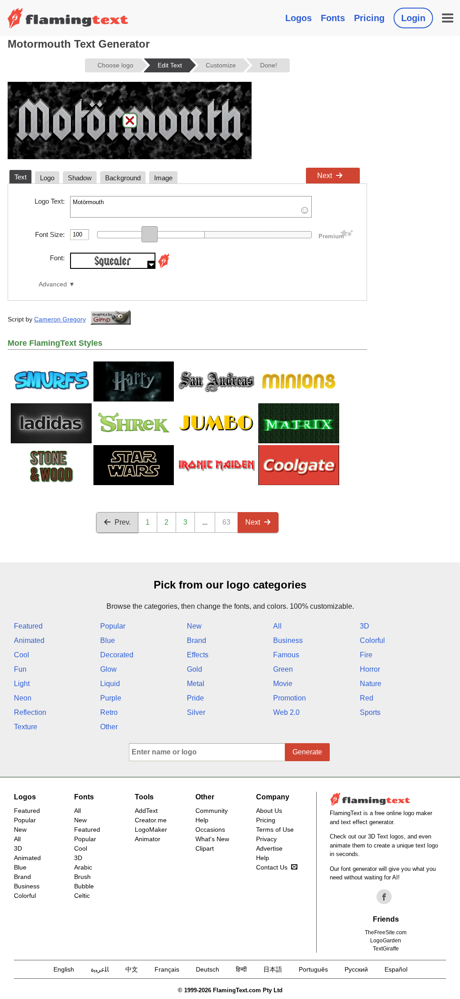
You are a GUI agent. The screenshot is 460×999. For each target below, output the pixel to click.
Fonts (333, 18)
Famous (286, 655)
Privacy (266, 839)
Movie (282, 683)
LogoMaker (151, 829)
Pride (195, 698)
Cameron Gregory (60, 319)
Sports (370, 712)
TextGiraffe (386, 948)
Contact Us (272, 867)
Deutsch (207, 969)
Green (283, 669)
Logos (298, 18)
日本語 (272, 969)
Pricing (369, 18)
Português (313, 969)
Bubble (84, 886)
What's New (212, 839)
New (194, 626)
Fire (366, 655)
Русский (356, 969)
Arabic (83, 867)
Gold (194, 669)
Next (324, 175)
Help (201, 820)
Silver (196, 712)
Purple (110, 698)
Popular (112, 626)
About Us (269, 810)
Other (109, 727)
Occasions (210, 829)
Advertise (269, 848)
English (63, 969)
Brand (196, 640)
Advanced (53, 284)
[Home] (68, 18)
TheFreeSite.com (386, 932)
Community (211, 810)
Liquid (110, 683)
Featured (28, 626)
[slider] (150, 234)
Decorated (116, 655)
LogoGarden (385, 940)
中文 (131, 969)
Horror (370, 669)
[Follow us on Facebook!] (384, 897)
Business (288, 640)
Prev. (123, 522)
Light (22, 683)
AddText (146, 810)
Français (167, 969)
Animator (147, 839)
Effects (197, 655)
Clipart (204, 848)
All (277, 626)
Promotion (289, 698)
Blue (107, 640)
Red (366, 698)
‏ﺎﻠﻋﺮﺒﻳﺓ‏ (100, 969)
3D (364, 626)
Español (396, 969)
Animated (29, 640)
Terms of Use (275, 829)
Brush (82, 876)
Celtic (82, 895)
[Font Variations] (163, 266)
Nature (370, 683)
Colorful (372, 640)
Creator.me (151, 820)
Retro (109, 712)
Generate (307, 752)
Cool (21, 655)
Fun (20, 669)
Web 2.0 (286, 712)
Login (413, 18)
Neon (22, 698)
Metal (195, 683)
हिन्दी (241, 969)
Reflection (30, 712)
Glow (108, 669)
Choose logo (115, 65)
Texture (25, 727)
